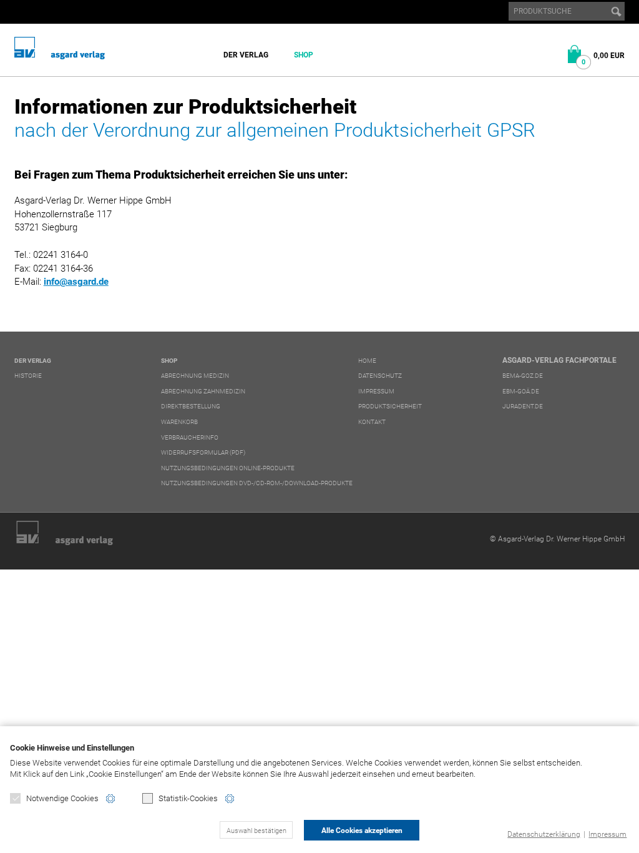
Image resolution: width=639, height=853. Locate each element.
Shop (303, 55)
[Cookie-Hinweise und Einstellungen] (110, 798)
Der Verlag (245, 55)
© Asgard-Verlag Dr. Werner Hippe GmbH (557, 539)
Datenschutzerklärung (543, 834)
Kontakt (372, 421)
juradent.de (522, 406)
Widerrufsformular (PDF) (203, 452)
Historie (28, 375)
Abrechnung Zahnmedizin (203, 391)
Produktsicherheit (390, 406)
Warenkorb (179, 421)
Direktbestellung (190, 406)
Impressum (607, 834)
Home (367, 360)
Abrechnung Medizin (195, 375)
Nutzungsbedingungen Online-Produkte (228, 468)
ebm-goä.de (520, 391)
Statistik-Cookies (188, 798)
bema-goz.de (522, 375)
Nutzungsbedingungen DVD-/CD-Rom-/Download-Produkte (257, 483)
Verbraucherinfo (189, 437)
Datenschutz (380, 375)
